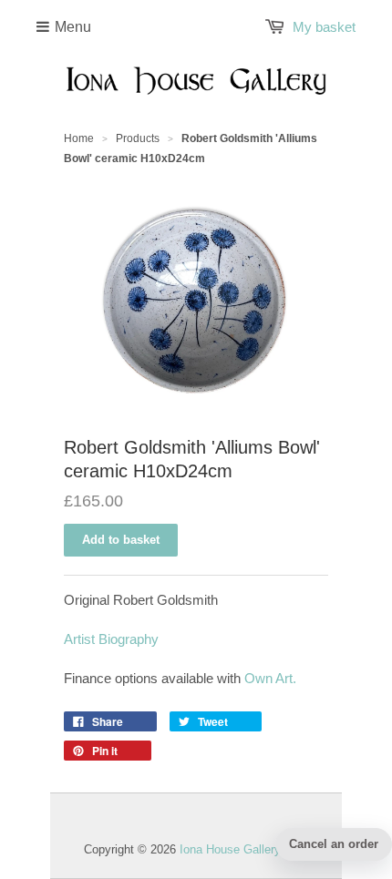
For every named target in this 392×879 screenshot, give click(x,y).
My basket (324, 27)
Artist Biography (111, 639)
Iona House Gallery (230, 849)
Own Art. (270, 678)
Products (138, 138)
